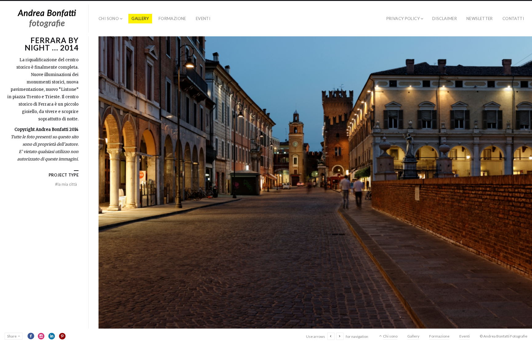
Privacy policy (403, 18)
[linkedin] (51, 336)
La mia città (66, 184)
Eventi (203, 18)
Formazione (172, 18)
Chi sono (109, 18)
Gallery (140, 18)
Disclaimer (444, 18)
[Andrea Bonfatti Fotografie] (47, 19)
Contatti (513, 18)
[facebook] (30, 336)
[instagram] (41, 336)
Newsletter (479, 18)
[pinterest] (62, 336)
